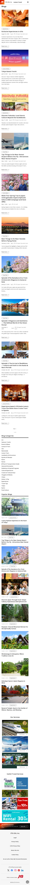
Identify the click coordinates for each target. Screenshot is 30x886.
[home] (2, 2)
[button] (28, 2)
